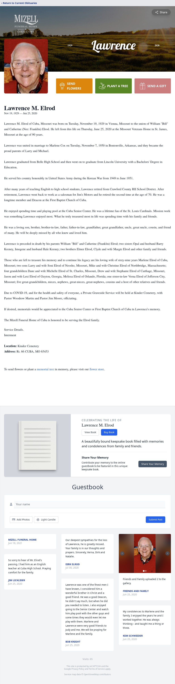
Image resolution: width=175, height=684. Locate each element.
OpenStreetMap (91, 674)
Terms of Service (97, 668)
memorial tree (45, 369)
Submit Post (155, 519)
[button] (145, 553)
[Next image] (167, 553)
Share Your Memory (152, 464)
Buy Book (109, 432)
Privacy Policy (77, 668)
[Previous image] (122, 553)
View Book (90, 432)
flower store (97, 369)
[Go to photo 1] (144, 571)
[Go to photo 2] (145, 571)
